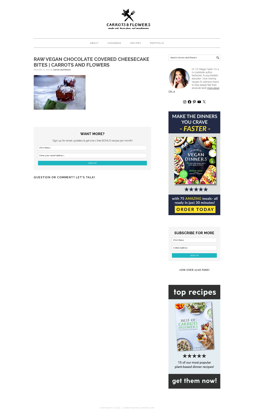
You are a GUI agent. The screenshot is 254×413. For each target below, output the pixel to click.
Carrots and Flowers (127, 17)
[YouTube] (199, 102)
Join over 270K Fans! (194, 270)
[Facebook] (189, 102)
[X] (204, 102)
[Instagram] (185, 102)
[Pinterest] (194, 102)
